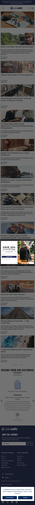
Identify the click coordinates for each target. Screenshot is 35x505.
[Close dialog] (33, 242)
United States (10, 497)
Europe (25, 497)
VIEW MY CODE (9, 256)
